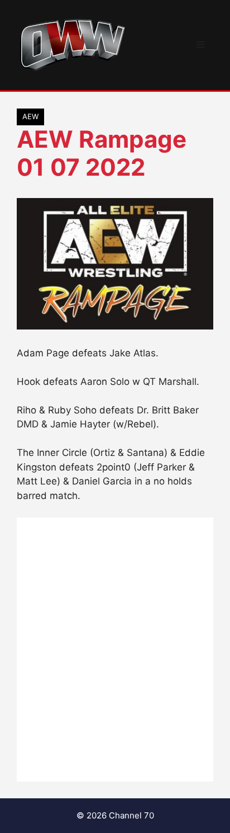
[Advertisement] (115, 649)
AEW (30, 116)
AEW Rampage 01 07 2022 (101, 153)
